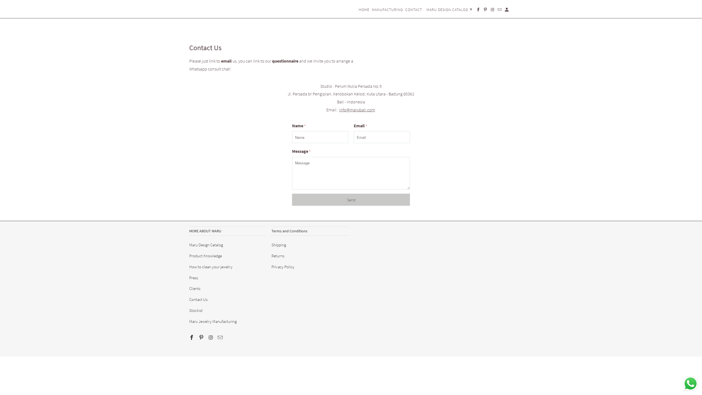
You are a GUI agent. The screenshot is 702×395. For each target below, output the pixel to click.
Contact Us (198, 299)
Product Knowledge (205, 255)
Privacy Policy (283, 266)
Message (301, 151)
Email (360, 125)
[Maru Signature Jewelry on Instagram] (211, 337)
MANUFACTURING (387, 9)
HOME (364, 9)
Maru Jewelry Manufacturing (213, 321)
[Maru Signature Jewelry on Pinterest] (202, 337)
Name (298, 125)
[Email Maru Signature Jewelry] (221, 337)
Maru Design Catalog (206, 244)
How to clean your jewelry (211, 266)
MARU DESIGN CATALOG (449, 9)
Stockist (196, 310)
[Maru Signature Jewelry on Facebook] (192, 337)
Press (193, 277)
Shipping (278, 244)
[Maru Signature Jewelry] (203, 6)
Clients (194, 288)
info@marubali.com (357, 109)
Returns (277, 255)
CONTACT (413, 9)
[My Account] (507, 10)
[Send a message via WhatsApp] (690, 383)
